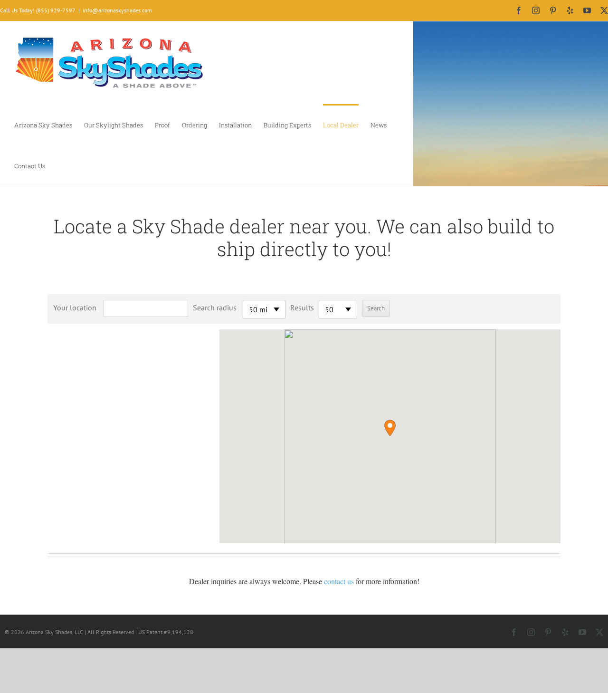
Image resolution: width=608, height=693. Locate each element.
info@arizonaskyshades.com (117, 10)
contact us (339, 581)
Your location (74, 307)
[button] (390, 428)
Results (302, 307)
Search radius (215, 307)
